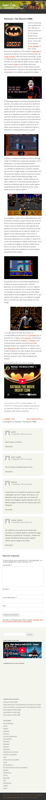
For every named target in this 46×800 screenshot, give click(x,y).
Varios (5, 788)
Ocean (15, 64)
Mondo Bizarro (8, 765)
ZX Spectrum (26, 338)
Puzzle (5, 775)
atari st (21, 406)
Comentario (7, 565)
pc (33, 408)
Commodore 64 (33, 335)
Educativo (6, 744)
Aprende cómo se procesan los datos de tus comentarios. (23, 620)
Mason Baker (7, 710)
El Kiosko (6, 747)
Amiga (32, 341)
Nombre (6, 589)
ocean (30, 408)
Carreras (6, 734)
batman (26, 406)
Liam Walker (7, 712)
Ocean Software (33, 46)
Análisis (29, 403)
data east (10, 408)
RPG (4, 780)
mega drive (17, 408)
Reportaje (6, 778)
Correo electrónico (10, 597)
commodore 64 (34, 406)
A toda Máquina (8, 723)
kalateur (14, 482)
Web (4, 606)
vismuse (6, 702)
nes (26, 408)
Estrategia (6, 749)
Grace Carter (7, 715)
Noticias (5, 770)
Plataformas (7, 773)
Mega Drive (12, 348)
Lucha (5, 762)
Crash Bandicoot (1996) (33, 707)
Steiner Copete (16, 520)
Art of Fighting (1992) (35, 419)
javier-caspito (16, 457)
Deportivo (6, 741)
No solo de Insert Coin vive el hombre (15, 767)
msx (23, 408)
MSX (17, 338)
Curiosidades (7, 739)
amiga (16, 406)
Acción (24, 403)
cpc (5, 408)
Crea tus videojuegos (10, 736)
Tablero (5, 785)
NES (35, 343)
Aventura (6, 731)
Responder (8, 446)
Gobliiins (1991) (9, 419)
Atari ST (25, 341)
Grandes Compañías (10, 754)
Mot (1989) (14, 702)
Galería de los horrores (10, 752)
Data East (36, 51)
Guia (4, 757)
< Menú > (23, 11)
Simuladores (7, 783)
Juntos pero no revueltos (11, 760)
